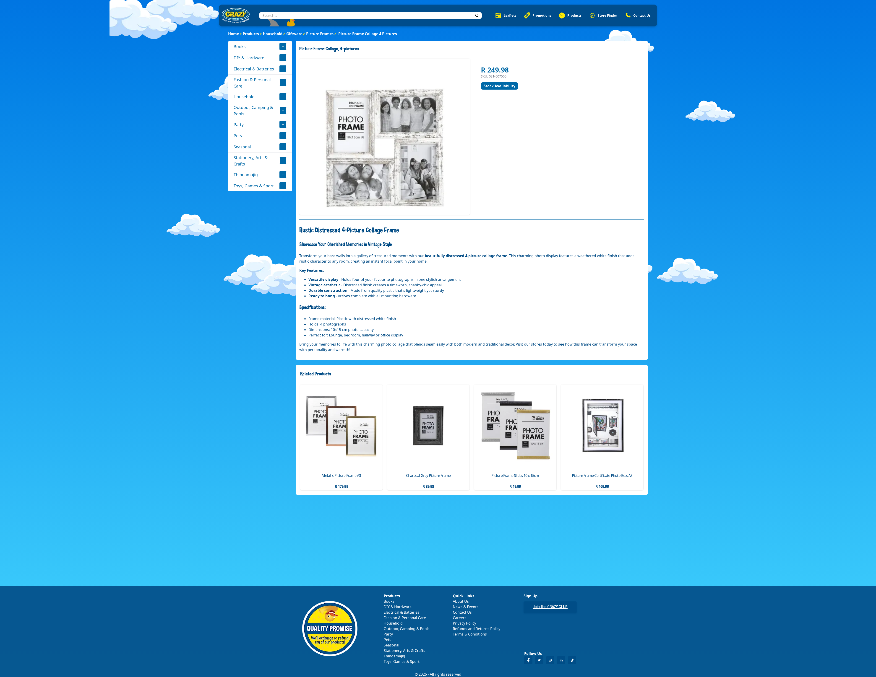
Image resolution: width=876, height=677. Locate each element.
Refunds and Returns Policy (476, 628)
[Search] (477, 15)
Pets (238, 135)
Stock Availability (499, 85)
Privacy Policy (464, 623)
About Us (461, 601)
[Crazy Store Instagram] (550, 660)
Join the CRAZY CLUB (550, 607)
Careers (459, 617)
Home (233, 33)
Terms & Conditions (470, 634)
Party (239, 124)
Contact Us (462, 612)
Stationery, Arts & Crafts (251, 161)
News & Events (465, 606)
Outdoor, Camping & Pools (253, 110)
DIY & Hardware (249, 57)
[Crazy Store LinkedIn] (561, 660)
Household (272, 33)
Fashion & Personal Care (252, 83)
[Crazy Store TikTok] (572, 660)
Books (240, 46)
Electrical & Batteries (254, 69)
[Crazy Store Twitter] (539, 660)
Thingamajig (246, 174)
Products (251, 33)
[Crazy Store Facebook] (528, 660)
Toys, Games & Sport (254, 186)
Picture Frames (320, 33)
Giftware (294, 33)
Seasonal (242, 147)
